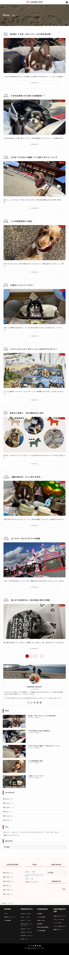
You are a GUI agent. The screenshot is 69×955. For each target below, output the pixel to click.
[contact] (40, 702)
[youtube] (37, 702)
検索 (64, 889)
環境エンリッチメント (11, 835)
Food (9, 803)
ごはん (15, 832)
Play (8, 811)
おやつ (7, 832)
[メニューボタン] (67, 2)
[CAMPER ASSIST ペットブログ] (34, 2)
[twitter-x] (31, 702)
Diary (9, 799)
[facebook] (28, 702)
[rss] (38, 946)
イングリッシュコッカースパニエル (32, 832)
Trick (8, 820)
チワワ (49, 832)
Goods (9, 807)
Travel (9, 816)
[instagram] (34, 702)
